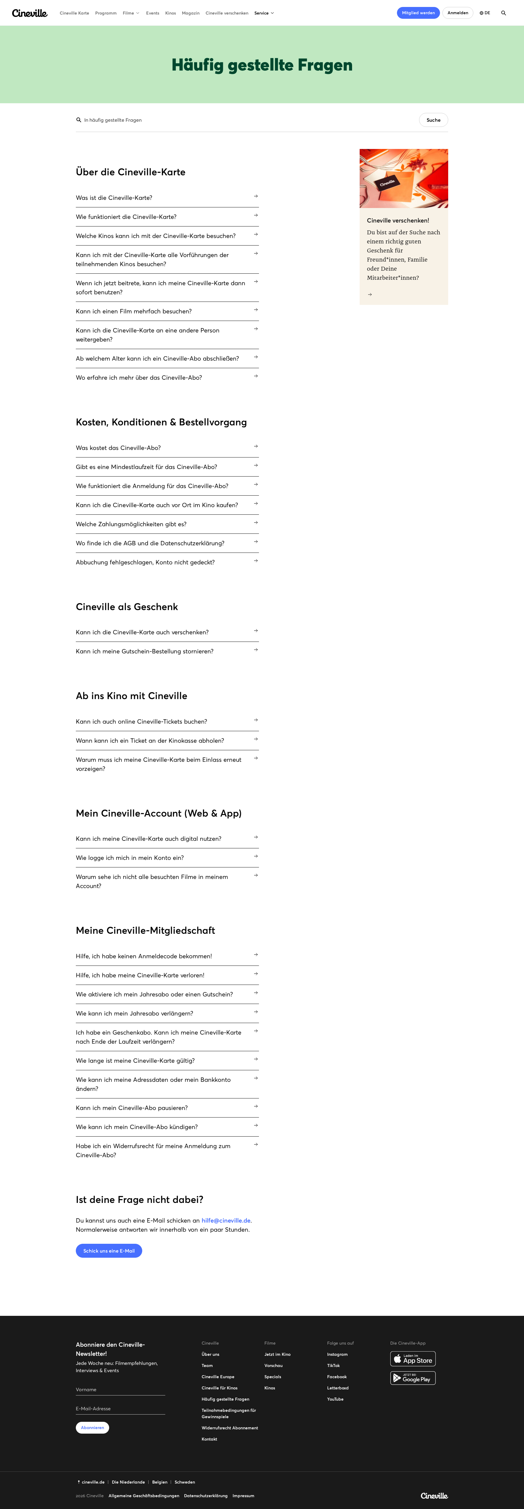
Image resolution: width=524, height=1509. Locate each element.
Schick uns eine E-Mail (109, 1251)
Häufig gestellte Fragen (225, 1399)
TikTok (333, 1365)
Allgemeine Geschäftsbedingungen (144, 1495)
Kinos (170, 13)
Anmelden (458, 12)
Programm (106, 13)
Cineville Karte (74, 13)
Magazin (191, 13)
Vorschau (273, 1365)
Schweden (185, 1482)
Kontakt (209, 1439)
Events (152, 13)
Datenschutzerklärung (206, 1495)
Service (261, 13)
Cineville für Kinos (219, 1388)
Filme (128, 13)
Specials (272, 1376)
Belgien (159, 1482)
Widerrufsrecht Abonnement (230, 1428)
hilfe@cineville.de (226, 1220)
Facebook (337, 1376)
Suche (434, 120)
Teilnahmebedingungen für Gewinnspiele (229, 1413)
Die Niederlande (128, 1482)
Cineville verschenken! (398, 220)
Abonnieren (92, 1427)
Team (207, 1365)
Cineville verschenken (227, 13)
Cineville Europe (218, 1376)
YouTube (335, 1399)
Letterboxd (338, 1388)
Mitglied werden (418, 12)
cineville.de (93, 1482)
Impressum (243, 1495)
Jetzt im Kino (277, 1354)
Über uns (210, 1354)
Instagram (337, 1354)
